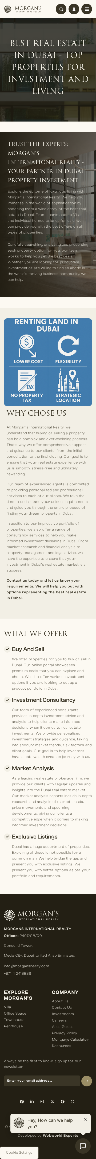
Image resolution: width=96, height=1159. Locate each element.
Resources (61, 1046)
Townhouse (14, 1020)
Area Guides (63, 1027)
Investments (63, 1014)
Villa (7, 1007)
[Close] (86, 9)
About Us (60, 1001)
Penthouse (13, 1026)
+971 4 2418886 (17, 974)
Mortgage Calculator (70, 1039)
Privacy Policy (64, 1033)
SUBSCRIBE (86, 1081)
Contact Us (62, 1008)
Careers (59, 1020)
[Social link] (22, 1101)
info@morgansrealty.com (26, 966)
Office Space (15, 1013)
